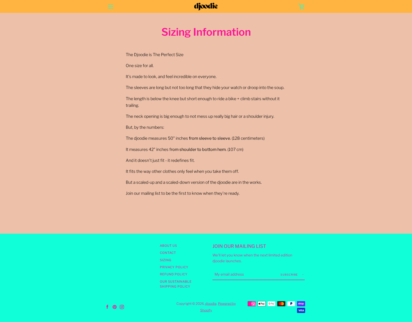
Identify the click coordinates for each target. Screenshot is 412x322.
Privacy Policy (174, 267)
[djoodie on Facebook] (107, 306)
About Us (168, 246)
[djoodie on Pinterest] (114, 306)
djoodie (211, 304)
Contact (168, 253)
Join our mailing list (239, 246)
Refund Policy (174, 274)
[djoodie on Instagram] (122, 306)
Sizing (165, 260)
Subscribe (289, 274)
